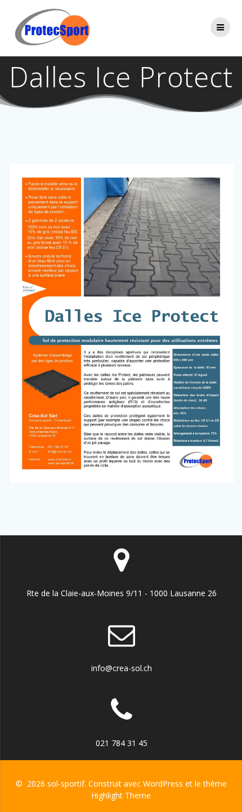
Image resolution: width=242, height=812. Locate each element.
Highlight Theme (121, 795)
